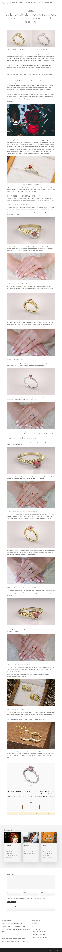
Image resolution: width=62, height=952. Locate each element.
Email (24, 892)
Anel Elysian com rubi (21, 286)
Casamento (31, 10)
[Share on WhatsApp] (49, 813)
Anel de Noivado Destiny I (39, 49)
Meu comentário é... (11, 874)
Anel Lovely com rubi (50, 514)
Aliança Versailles (11, 667)
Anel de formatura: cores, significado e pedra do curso (13, 938)
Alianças (33, 926)
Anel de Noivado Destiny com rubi (15, 362)
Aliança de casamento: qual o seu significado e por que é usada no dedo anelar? (16, 934)
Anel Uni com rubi (11, 246)
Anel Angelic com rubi (50, 590)
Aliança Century (20, 667)
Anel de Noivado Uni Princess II (17, 49)
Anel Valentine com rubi (13, 441)
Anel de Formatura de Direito (39, 934)
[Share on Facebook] (12, 813)
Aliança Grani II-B (20, 712)
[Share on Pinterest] (37, 813)
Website (41, 892)
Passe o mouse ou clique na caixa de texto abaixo (17, 906)
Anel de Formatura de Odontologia (40, 937)
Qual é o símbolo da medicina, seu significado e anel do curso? (15, 941)
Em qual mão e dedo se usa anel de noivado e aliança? (13, 926)
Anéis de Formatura (36, 929)
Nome (8, 892)
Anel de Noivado (35, 923)
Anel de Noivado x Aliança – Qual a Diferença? (12, 923)
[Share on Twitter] (25, 813)
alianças (43, 187)
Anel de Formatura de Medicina (39, 931)
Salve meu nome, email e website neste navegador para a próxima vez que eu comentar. (26, 898)
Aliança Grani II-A (11, 712)
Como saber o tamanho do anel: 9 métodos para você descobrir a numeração (16, 930)
